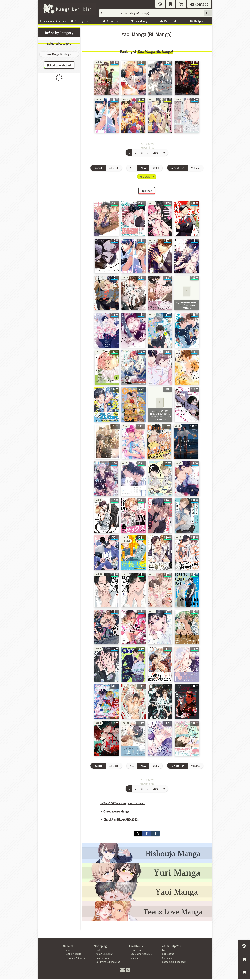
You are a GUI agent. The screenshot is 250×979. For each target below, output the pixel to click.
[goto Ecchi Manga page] (147, 853)
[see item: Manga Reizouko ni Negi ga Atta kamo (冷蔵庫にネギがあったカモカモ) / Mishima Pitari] (106, 293)
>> (114, 811)
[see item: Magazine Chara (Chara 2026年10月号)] (133, 404)
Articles (112, 21)
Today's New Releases (52, 21)
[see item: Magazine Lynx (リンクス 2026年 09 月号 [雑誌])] (106, 478)
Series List (136, 950)
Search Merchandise (141, 954)
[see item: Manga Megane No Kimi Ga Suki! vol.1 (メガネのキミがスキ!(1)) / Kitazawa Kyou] (133, 115)
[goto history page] (160, 4)
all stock (113, 168)
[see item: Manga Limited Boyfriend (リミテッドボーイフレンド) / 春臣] (160, 367)
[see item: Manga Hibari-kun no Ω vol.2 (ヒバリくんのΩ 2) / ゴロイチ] (106, 515)
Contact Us (168, 954)
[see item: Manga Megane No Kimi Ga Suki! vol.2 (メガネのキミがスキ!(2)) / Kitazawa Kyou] (160, 115)
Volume (195, 168)
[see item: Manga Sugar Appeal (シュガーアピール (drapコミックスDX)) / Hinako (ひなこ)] (187, 738)
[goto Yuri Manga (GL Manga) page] (147, 872)
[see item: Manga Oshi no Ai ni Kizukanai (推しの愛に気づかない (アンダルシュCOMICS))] (106, 404)
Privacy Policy (103, 958)
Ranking (141, 21)
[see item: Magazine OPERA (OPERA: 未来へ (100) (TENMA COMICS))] (186, 293)
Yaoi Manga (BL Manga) (155, 51)
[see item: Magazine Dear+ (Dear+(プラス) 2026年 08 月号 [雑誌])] (160, 701)
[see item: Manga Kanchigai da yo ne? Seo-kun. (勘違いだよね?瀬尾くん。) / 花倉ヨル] (187, 330)
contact (201, 4)
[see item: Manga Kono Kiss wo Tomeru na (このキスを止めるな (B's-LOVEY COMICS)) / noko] (186, 664)
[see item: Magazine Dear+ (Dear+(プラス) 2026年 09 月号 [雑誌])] (159, 441)
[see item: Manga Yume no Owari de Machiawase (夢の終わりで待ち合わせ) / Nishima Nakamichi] (106, 330)
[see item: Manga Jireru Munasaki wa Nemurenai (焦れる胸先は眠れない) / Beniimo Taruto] (133, 330)
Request (170, 21)
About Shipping (104, 954)
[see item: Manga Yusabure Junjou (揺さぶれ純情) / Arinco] (160, 293)
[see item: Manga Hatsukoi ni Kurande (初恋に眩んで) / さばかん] (187, 367)
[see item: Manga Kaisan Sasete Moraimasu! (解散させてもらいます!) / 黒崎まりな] (186, 218)
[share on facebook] (146, 833)
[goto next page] (164, 152)
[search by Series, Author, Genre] (208, 13)
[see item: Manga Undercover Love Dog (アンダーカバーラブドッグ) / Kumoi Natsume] (160, 515)
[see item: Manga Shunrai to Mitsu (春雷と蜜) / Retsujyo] (187, 78)
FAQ (164, 950)
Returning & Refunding (108, 961)
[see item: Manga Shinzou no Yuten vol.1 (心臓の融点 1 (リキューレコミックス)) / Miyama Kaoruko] (106, 664)
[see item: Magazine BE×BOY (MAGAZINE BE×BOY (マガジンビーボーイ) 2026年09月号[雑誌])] (106, 701)
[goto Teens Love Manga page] (147, 911)
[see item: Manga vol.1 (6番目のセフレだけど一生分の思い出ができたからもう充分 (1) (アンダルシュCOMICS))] (133, 478)
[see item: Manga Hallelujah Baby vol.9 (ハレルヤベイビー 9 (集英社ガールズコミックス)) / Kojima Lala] (160, 590)
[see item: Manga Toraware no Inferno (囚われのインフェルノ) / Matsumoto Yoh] (107, 256)
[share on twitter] (138, 833)
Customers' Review (74, 958)
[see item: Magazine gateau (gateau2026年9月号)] (106, 552)
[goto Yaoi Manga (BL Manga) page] (147, 891)
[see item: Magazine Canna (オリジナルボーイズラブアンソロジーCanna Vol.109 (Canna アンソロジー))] (187, 701)
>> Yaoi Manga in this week (122, 803)
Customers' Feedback (174, 961)
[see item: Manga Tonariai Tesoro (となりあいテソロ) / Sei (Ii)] (160, 478)
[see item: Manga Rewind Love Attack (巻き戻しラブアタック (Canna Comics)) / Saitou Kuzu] (107, 441)
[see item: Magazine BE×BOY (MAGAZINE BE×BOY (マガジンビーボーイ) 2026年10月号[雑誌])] (160, 404)
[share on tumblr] (155, 833)
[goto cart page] (181, 4)
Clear (148, 191)
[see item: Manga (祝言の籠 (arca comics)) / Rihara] (133, 701)
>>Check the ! (119, 819)
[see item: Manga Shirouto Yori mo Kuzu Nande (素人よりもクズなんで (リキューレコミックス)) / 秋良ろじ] (106, 627)
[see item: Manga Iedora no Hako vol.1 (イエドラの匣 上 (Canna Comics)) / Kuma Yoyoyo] (106, 738)
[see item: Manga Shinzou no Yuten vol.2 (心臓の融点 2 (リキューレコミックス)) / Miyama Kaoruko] (160, 627)
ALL (132, 168)
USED (156, 168)
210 (155, 153)
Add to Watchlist (60, 65)
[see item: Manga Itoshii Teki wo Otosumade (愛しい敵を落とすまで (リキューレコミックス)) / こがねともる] (106, 218)
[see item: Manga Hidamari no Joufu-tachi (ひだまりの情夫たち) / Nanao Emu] (186, 256)
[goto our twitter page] (128, 970)
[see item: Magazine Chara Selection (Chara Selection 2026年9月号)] (133, 664)
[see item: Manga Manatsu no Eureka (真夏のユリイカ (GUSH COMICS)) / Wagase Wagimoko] (160, 78)
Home (67, 950)
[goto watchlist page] (170, 4)
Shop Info (167, 958)
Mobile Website (72, 954)
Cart (98, 950)
